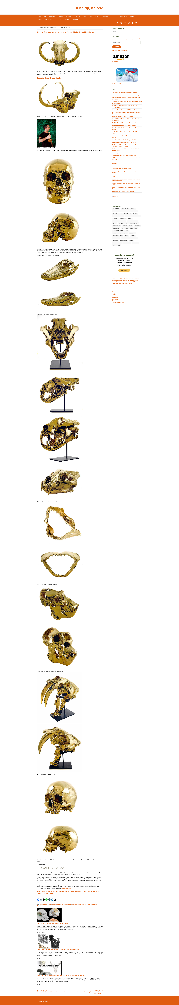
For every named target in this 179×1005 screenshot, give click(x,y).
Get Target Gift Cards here (118, 83)
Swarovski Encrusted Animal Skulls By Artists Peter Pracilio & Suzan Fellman (60, 975)
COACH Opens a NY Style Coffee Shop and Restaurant (126, 153)
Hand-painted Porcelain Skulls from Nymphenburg (52, 923)
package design (126, 238)
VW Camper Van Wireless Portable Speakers (123, 191)
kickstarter (125, 228)
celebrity (115, 218)
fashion (114, 294)
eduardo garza (47, 904)
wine (119, 245)
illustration (116, 228)
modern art (132, 233)
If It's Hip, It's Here (89, 8)
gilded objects (55, 904)
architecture (125, 211)
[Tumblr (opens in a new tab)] (133, 23)
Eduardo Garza (42, 891)
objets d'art (75, 904)
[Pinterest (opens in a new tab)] (126, 23)
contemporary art (132, 220)
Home (113, 289)
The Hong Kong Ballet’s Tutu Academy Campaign (124, 125)
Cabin (138, 216)
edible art (121, 223)
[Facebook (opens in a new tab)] (121, 23)
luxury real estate (118, 230)
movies (126, 235)
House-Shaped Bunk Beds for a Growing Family (124, 155)
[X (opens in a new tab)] (117, 23)
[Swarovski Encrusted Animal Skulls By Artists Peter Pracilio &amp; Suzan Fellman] (49, 967)
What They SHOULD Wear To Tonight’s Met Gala (124, 139)
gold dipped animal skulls (65, 904)
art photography (117, 213)
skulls (54, 27)
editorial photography (132, 223)
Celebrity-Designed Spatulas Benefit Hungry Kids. (124, 122)
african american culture (128, 208)
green (130, 225)
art (45, 27)
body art (121, 216)
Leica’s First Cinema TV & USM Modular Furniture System (126, 95)
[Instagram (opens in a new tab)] (129, 23)
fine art (125, 225)
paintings (134, 238)
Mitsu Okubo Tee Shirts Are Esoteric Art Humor (124, 142)
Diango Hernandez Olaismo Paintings (121, 168)
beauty (115, 216)
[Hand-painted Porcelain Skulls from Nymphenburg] (49, 915)
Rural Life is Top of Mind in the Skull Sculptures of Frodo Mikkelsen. (58, 949)
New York (133, 235)
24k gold (42, 904)
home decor (138, 225)
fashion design (117, 225)
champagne (123, 218)
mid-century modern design (120, 233)
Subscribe (116, 46)
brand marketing (130, 216)
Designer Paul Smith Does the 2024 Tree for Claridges (125, 109)
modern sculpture (118, 235)
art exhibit (134, 211)
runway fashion (117, 242)
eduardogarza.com (66, 888)
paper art (115, 240)
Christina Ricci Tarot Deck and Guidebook (122, 116)
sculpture (49, 27)
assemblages (127, 213)
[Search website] (140, 22)
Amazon (136, 278)
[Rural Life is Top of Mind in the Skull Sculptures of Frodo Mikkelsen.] (49, 941)
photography (123, 240)
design (114, 223)
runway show (126, 242)
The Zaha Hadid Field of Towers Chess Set (122, 166)
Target (120, 280)
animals (41, 27)
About (113, 300)
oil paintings (116, 238)
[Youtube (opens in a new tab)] (136, 23)
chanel (130, 218)
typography (135, 242)
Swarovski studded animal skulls (89, 904)
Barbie (135, 213)
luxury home (133, 228)
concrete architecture (119, 220)
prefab (131, 240)
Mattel (127, 230)
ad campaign (116, 208)
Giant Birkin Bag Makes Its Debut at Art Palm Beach (125, 92)
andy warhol (116, 211)
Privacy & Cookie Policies (118, 302)
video (114, 245)
